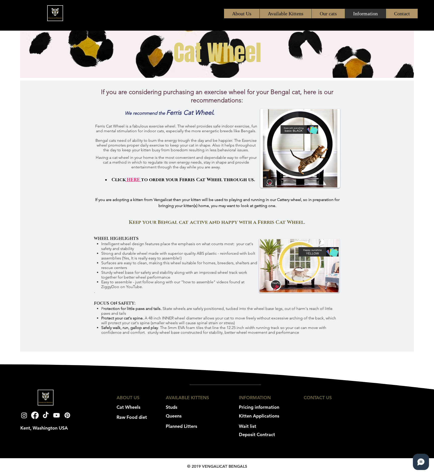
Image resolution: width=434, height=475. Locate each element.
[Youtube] (56, 415)
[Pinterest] (67, 415)
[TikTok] (45, 415)
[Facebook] (35, 415)
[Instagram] (24, 415)
